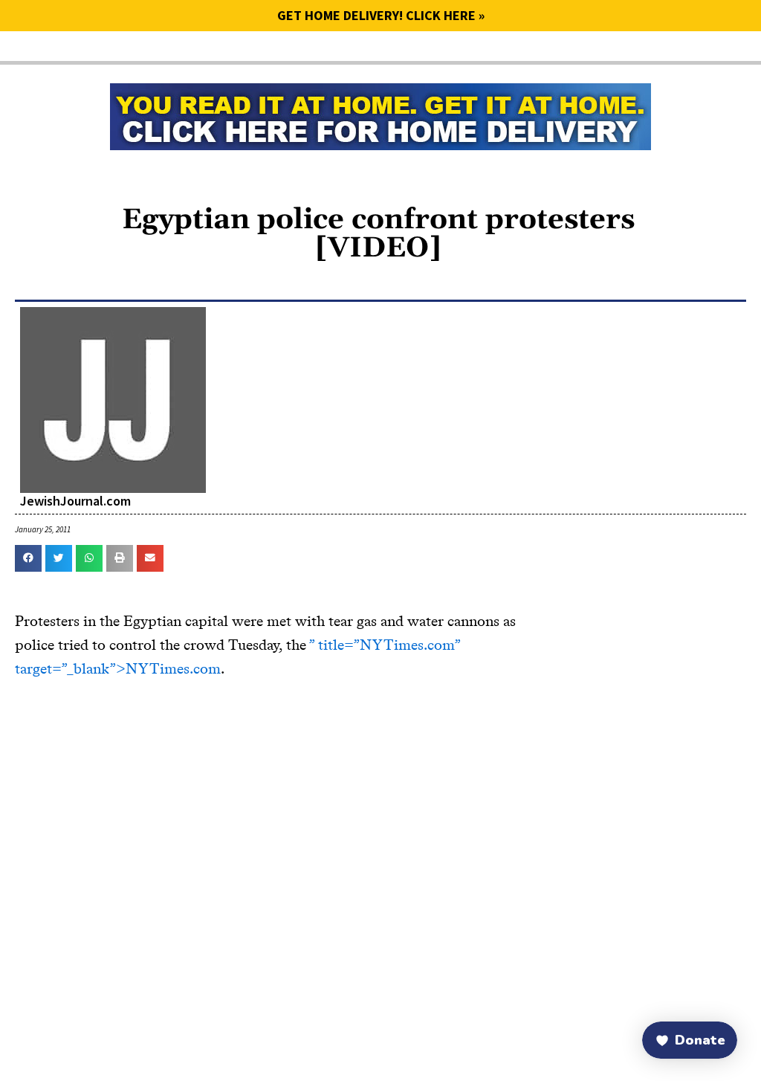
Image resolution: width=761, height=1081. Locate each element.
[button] (28, 558)
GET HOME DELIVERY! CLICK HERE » (381, 15)
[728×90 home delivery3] (380, 114)
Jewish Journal (127, 59)
